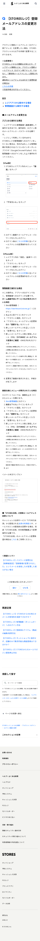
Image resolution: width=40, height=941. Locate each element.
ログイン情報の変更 (10, 728)
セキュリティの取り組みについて (14, 836)
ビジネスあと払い (8, 817)
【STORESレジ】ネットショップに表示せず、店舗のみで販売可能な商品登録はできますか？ (19, 641)
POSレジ (5, 805)
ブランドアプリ (7, 886)
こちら (14, 539)
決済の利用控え (25, 523)
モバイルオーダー (8, 811)
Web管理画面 (11, 401)
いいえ (25, 588)
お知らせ (5, 920)
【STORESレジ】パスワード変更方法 (17, 560)
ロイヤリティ (7, 892)
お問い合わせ (7, 752)
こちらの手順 (22, 241)
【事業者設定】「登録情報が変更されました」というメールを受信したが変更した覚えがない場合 (19, 566)
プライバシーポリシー (10, 764)
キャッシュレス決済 (9, 800)
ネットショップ (7, 788)
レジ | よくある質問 (21, 3)
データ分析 (6, 904)
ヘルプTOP (6, 782)
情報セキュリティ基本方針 (11, 830)
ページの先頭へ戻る (13, 713)
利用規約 (5, 758)
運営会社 (5, 915)
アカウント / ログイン (29, 725)
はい (14, 588)
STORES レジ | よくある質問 (11, 725)
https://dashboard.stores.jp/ (18, 308)
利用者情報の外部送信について (13, 842)
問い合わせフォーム (24, 594)
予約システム (7, 794)
